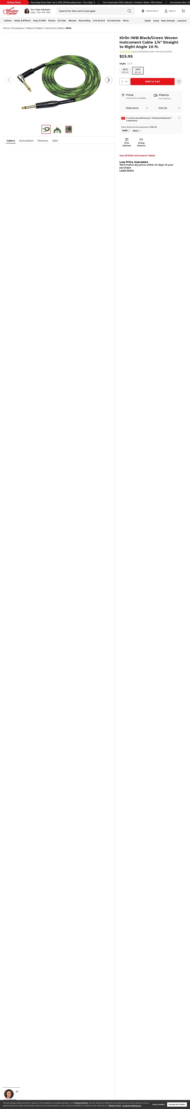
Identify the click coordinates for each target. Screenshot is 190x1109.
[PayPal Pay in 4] (126, 130)
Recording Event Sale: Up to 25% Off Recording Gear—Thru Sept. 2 (63, 2)
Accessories (114, 20)
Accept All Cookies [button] (177, 1104)
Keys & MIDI (39, 20)
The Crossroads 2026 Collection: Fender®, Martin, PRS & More (132, 2)
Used (156, 20)
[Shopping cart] (183, 11)
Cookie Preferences (131, 1106)
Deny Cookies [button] (158, 1104)
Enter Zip (163, 108)
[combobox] (124, 81)
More (126, 20)
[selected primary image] (58, 80)
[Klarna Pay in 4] (137, 130)
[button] (37, 11)
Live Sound (99, 20)
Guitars (8, 20)
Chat (33, 12)
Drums (51, 20)
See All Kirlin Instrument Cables (137, 155)
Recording (84, 20)
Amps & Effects (22, 20)
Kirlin (68, 28)
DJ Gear (62, 20)
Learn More (126, 170)
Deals (148, 20)
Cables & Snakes (34, 28)
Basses (72, 20)
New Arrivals (168, 20)
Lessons (181, 20)
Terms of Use (114, 1106)
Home (6, 28)
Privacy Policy (81, 1103)
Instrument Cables (54, 28)
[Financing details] (179, 118)
